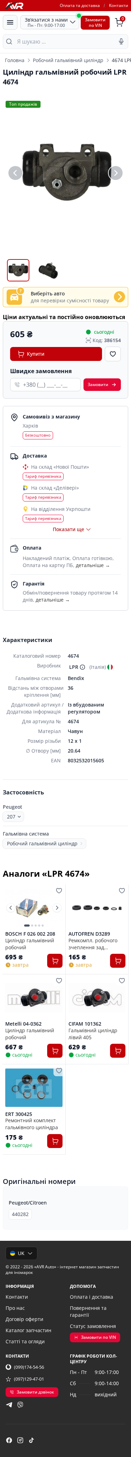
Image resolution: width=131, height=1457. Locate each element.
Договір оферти (24, 1319)
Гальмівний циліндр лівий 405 (92, 1033)
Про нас (15, 1308)
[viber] (20, 1404)
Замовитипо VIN (95, 22)
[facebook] (9, 1440)
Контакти (118, 5)
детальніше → (93, 565)
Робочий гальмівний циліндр (68, 60)
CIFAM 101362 (84, 1024)
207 (11, 816)
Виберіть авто (48, 293)
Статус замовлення (93, 1326)
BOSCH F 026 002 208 (30, 934)
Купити (35, 353)
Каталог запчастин (28, 1330)
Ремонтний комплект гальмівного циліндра (31, 1123)
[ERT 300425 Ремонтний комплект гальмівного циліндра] (34, 1087)
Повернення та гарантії (88, 1311)
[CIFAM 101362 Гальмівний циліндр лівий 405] (97, 997)
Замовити (98, 384)
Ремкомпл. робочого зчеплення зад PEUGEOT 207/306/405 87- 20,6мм (94, 943)
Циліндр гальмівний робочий (29, 943)
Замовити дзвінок (35, 1392)
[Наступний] (115, 173)
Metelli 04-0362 (23, 1024)
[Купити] (55, 961)
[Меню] (10, 22)
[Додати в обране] (113, 354)
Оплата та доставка (80, 5)
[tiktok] (31, 1440)
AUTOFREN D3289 (89, 934)
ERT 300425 (18, 1114)
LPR (73, 667)
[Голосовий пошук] (121, 41)
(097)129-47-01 (29, 1379)
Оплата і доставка (91, 1296)
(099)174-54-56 (29, 1367)
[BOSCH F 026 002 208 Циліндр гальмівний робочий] (34, 907)
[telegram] (9, 1404)
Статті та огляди (25, 1341)
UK (21, 1253)
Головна (14, 60)
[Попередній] (15, 173)
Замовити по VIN (98, 1337)
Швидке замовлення (41, 371)
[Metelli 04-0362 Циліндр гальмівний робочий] (34, 997)
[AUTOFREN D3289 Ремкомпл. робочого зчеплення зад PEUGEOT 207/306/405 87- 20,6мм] (97, 907)
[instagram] (20, 1440)
